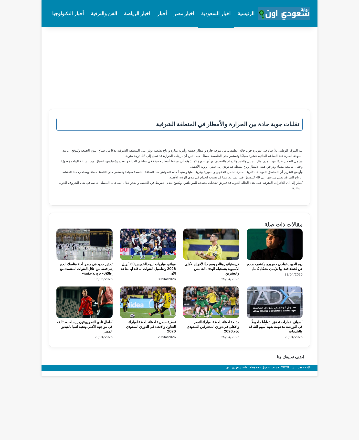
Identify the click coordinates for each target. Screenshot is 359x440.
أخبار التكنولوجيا (68, 13)
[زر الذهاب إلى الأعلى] (316, 373)
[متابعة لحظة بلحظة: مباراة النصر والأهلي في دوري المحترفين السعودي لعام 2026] (211, 317)
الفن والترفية (104, 13)
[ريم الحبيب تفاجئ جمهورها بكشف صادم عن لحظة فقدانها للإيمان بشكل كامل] (275, 259)
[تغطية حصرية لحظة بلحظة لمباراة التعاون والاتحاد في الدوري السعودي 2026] (148, 317)
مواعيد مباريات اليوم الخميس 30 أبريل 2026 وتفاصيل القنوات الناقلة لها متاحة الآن (148, 268)
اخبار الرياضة (137, 13)
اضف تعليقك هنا (290, 356)
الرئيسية (246, 13)
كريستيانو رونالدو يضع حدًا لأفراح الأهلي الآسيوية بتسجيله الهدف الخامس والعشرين (212, 268)
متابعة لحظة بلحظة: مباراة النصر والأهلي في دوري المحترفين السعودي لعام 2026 (213, 326)
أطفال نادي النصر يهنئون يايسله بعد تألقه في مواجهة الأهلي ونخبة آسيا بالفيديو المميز (85, 326)
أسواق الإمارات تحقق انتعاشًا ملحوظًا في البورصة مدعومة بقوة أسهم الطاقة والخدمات (276, 326)
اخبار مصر (184, 13)
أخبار (162, 13)
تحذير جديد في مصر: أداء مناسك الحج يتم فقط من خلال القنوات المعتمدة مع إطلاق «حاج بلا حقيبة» (86, 268)
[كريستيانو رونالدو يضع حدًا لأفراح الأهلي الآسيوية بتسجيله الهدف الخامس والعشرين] (211, 259)
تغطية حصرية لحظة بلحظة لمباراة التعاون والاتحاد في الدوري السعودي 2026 (151, 326)
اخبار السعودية (216, 13)
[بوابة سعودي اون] (284, 13)
